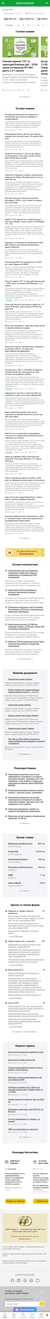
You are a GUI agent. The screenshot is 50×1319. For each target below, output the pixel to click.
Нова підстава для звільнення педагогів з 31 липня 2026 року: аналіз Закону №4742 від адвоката (24, 306)
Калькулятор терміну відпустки (21, 1060)
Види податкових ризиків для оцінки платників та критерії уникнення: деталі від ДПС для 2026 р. (23, 414)
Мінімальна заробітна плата (20, 843)
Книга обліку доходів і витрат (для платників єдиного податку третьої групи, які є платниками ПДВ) (26, 925)
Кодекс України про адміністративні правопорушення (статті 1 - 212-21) (23, 691)
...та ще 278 (15, 965)
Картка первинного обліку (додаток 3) (24, 995)
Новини (14, 1317)
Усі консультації (24, 659)
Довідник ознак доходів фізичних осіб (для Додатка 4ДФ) (25, 1078)
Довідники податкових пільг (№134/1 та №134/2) (25, 1110)
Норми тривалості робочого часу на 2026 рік (26, 1100)
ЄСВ (21, 19)
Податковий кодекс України (20, 679)
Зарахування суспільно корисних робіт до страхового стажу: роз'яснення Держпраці (23, 394)
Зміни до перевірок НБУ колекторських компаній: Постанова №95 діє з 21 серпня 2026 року (23, 459)
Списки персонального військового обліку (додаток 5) (23, 974)
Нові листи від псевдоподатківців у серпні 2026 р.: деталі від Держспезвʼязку (23, 498)
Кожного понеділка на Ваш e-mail (19, 1299)
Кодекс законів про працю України (23, 715)
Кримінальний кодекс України (21, 728)
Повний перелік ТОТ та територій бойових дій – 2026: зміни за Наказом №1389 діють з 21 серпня (20, 66)
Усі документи (24, 754)
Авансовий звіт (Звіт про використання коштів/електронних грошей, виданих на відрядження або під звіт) (25, 1008)
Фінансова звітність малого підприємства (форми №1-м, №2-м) (26, 817)
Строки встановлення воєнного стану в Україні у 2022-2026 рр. (25, 1069)
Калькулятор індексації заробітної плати (25, 1052)
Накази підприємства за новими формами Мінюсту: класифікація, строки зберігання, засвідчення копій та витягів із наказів (15, 1179)
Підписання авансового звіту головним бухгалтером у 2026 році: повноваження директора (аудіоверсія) (25, 609)
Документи (32, 1317)
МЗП (6, 19)
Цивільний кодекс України (19, 705)
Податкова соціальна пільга (20, 867)
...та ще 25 (15, 1027)
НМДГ (10, 875)
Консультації (23, 1317)
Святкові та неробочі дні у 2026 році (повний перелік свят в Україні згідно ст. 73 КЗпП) (25, 1089)
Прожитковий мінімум (18, 859)
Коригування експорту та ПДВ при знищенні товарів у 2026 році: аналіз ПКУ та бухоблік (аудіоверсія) (26, 626)
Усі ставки (24, 891)
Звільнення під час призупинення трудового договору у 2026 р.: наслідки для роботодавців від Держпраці (24, 349)
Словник (9, 25)
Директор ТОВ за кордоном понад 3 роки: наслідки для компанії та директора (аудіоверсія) (26, 643)
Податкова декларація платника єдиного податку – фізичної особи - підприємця (26, 791)
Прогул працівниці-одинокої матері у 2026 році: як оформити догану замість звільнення (25, 479)
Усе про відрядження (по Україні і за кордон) (24, 1120)
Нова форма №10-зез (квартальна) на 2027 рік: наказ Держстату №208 (23, 263)
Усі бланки (24, 823)
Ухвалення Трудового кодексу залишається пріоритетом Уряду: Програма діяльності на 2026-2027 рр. (24, 177)
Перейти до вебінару (15, 1201)
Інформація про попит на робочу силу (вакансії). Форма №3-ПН (24, 945)
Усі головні (24, 97)
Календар (41, 1317)
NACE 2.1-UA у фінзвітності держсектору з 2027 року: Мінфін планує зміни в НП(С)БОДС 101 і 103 (24, 221)
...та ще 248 (15, 936)
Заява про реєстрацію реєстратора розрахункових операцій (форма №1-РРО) (26, 1015)
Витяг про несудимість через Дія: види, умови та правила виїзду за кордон (25, 327)
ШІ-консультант (27, 1309)
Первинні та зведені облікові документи (20, 912)
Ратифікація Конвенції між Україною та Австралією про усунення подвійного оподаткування (22, 117)
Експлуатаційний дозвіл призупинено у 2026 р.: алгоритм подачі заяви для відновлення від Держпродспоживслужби (24, 518)
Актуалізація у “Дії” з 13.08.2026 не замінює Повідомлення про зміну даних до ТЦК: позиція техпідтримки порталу (23, 372)
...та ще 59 (15, 998)
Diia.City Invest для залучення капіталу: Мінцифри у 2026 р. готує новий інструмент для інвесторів (23, 200)
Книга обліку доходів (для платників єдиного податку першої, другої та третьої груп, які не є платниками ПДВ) (26, 918)
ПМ (38, 19)
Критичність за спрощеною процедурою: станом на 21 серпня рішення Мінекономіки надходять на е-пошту (24, 435)
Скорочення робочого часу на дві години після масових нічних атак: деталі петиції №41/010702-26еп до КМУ (23, 156)
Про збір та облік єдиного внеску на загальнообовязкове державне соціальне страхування (26, 741)
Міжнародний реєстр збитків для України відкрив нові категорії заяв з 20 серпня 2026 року (24, 136)
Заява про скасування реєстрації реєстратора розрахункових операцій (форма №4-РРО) (24, 1021)
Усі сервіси (24, 1137)
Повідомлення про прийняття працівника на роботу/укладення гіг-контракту (26, 960)
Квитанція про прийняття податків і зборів (23, 932)
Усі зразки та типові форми (24, 1032)
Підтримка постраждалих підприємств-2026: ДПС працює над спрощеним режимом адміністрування (24, 245)
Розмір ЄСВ (13, 851)
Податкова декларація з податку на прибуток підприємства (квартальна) (24, 810)
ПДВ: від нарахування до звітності (23, 1129)
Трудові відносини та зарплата (21, 941)
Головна (5, 1317)
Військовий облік (15, 970)
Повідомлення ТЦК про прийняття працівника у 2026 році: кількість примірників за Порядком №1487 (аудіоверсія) (23, 574)
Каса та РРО (13, 1003)
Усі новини (24, 538)
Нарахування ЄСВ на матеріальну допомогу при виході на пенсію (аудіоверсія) (22, 592)
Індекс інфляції (14, 883)
